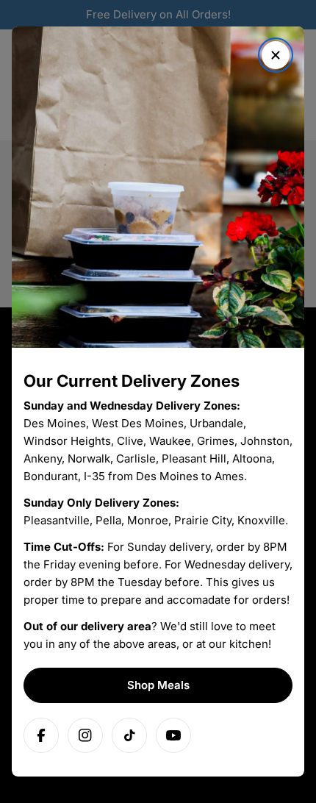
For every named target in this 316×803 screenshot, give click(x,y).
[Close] (276, 55)
